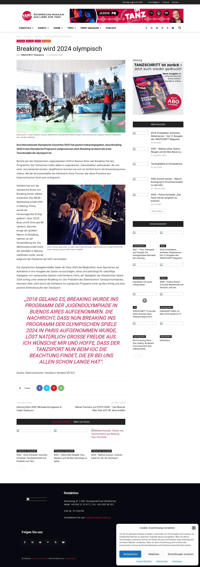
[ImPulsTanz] (172, 330)
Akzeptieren (130, 554)
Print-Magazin (154, 2)
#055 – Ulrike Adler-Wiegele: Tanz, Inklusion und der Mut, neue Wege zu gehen (70, 458)
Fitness (164, 278)
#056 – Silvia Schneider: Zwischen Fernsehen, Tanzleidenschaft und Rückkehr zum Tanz (32, 458)
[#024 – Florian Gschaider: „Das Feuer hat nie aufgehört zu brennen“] (140, 198)
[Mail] (157, 28)
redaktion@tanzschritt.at (98, 517)
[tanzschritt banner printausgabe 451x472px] (158, 113)
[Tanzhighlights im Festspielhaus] (140, 167)
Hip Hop (38, 36)
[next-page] (23, 467)
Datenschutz (162, 561)
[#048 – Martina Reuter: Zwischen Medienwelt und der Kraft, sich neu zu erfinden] (172, 271)
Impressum (177, 561)
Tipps (70, 27)
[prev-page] (18, 467)
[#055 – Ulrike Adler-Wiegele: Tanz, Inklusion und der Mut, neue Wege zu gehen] (71, 440)
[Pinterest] (162, 28)
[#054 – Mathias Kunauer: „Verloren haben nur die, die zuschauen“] (108, 440)
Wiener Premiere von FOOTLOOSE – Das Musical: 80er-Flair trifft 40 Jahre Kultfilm (100, 409)
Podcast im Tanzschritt (27, 451)
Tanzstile (25, 27)
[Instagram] (151, 28)
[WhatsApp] (61, 388)
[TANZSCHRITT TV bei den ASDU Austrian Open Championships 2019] (145, 300)
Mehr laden (157, 211)
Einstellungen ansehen (181, 554)
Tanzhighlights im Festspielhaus (166, 164)
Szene (56, 27)
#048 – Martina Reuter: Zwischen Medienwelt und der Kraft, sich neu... (171, 285)
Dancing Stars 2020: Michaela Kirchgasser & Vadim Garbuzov (39, 409)
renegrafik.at (70, 558)
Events (42, 27)
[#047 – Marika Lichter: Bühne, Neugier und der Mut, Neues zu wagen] (140, 152)
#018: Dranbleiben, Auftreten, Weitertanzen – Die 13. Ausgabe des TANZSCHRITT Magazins (167, 136)
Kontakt (175, 2)
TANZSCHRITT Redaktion (32, 55)
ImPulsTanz (165, 340)
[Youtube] (172, 28)
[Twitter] (167, 28)
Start (19, 36)
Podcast (165, 2)
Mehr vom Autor (82, 422)
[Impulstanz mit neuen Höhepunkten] (145, 271)
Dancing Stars (139, 246)
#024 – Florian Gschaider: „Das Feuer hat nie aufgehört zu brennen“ (166, 197)
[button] (193, 527)
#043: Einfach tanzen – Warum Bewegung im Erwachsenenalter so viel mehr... (167, 182)
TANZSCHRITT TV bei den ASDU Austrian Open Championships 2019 (144, 314)
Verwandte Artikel (61, 422)
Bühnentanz (139, 278)
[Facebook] (146, 28)
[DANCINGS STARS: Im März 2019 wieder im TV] (172, 300)
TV (135, 307)
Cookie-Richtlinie (144, 561)
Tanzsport (46, 41)
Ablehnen (153, 554)
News (163, 246)
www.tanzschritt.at (39, 558)
